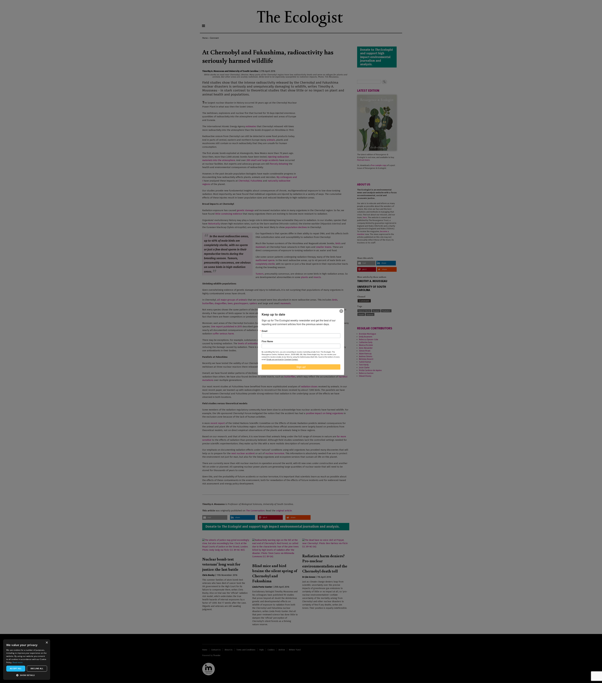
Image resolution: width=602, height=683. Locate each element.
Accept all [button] (16, 668)
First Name (267, 341)
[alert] (26, 659)
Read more (18, 662)
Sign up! (301, 367)
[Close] (341, 311)
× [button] (46, 642)
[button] (26, 675)
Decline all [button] (37, 668)
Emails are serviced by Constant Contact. (282, 359)
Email (264, 331)
